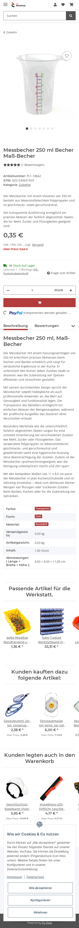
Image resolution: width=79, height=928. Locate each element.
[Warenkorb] (71, 4)
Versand (38, 245)
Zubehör (25, 185)
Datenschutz (35, 877)
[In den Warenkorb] (6, 45)
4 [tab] (39, 128)
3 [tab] (35, 128)
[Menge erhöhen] (70, 290)
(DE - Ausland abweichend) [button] (21, 271)
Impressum (14, 877)
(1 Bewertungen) (32, 165)
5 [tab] (44, 128)
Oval (38, 516)
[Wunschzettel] (63, 4)
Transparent (42, 508)
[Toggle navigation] (5, 2)
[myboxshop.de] (18, 4)
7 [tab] (52, 128)
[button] (55, 4)
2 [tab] (31, 128)
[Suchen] (71, 15)
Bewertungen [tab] (47, 326)
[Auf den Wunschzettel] (66, 56)
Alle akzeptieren (40, 888)
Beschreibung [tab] (15, 326)
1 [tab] (27, 128)
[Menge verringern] (8, 290)
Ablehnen (40, 912)
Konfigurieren (40, 900)
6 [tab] (48, 128)
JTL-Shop (47, 922)
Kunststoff (41, 524)
